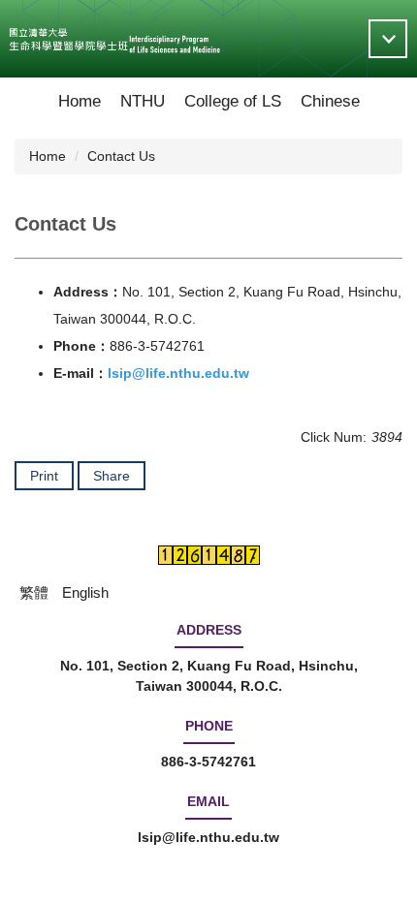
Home (79, 101)
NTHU (142, 101)
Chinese (330, 101)
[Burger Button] (388, 38)
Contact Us (121, 156)
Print (44, 475)
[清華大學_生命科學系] (114, 38)
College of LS (232, 101)
